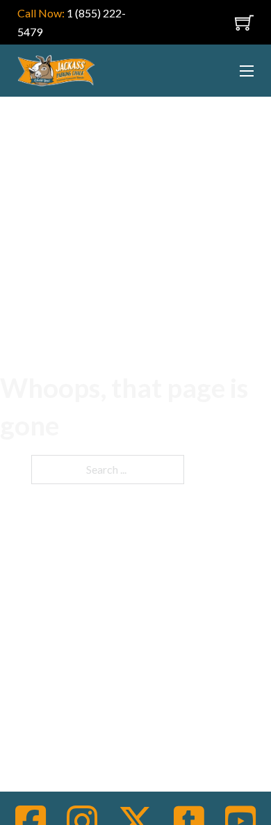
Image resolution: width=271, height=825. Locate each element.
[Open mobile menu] (221, 22)
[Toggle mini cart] (244, 22)
